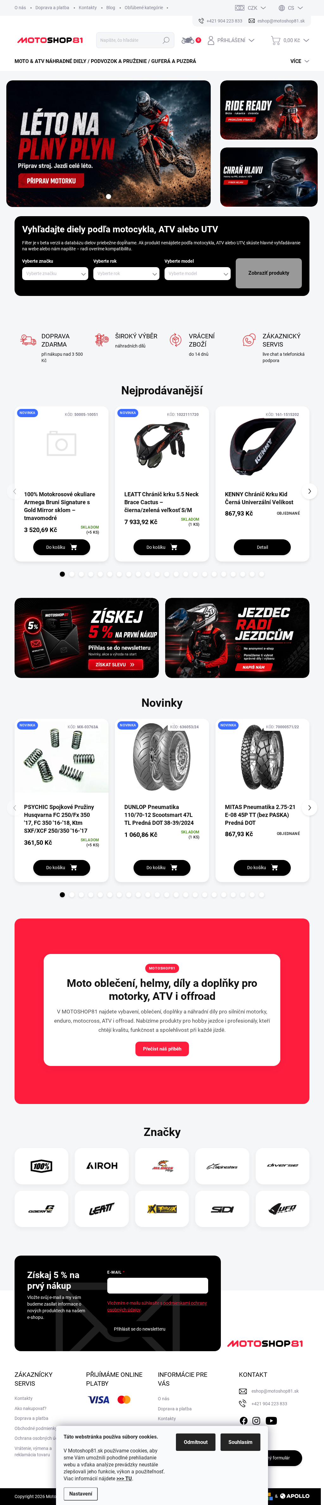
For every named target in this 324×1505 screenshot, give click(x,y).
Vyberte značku (37, 261)
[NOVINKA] (61, 448)
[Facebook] (243, 1419)
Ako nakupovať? (31, 1408)
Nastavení (80, 1494)
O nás (20, 7)
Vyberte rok (104, 261)
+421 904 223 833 (269, 1403)
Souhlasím (240, 1442)
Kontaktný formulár (270, 1457)
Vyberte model (179, 261)
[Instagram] (256, 1419)
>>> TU (124, 1479)
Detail (262, 547)
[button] (62, 574)
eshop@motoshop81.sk (275, 1391)
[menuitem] (108, 61)
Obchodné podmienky (36, 1428)
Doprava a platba (52, 7)
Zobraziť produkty (268, 273)
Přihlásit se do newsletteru (139, 1329)
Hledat (166, 40)
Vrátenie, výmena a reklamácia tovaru (33, 1451)
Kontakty (88, 7)
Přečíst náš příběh (162, 1049)
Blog (110, 7)
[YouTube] (271, 1419)
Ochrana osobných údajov (40, 1438)
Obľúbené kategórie (144, 7)
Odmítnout (196, 1442)
